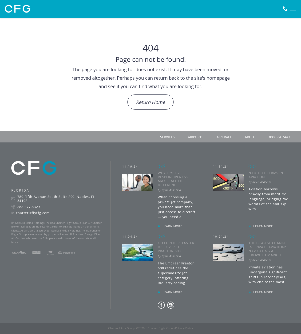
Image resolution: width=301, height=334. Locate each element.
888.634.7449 (279, 137)
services (167, 137)
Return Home (150, 102)
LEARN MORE (172, 226)
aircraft (224, 137)
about (250, 137)
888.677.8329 (28, 207)
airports (195, 137)
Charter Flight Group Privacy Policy (170, 328)
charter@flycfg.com (33, 213)
